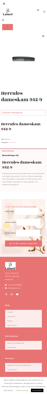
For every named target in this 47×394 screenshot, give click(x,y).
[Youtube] (17, 294)
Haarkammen (12, 142)
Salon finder (11, 347)
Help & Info (11, 316)
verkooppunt (17, 113)
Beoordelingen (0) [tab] (10, 155)
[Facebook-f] (6, 294)
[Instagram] (12, 294)
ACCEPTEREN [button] (37, 390)
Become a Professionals (15, 343)
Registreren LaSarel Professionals (19, 365)
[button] (38, 10)
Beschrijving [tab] (8, 151)
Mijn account (12, 325)
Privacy (9, 321)
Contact (10, 312)
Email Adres (10, 233)
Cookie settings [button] (22, 390)
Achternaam (10, 222)
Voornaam (9, 211)
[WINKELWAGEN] (7, 27)
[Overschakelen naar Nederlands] (4, 3)
